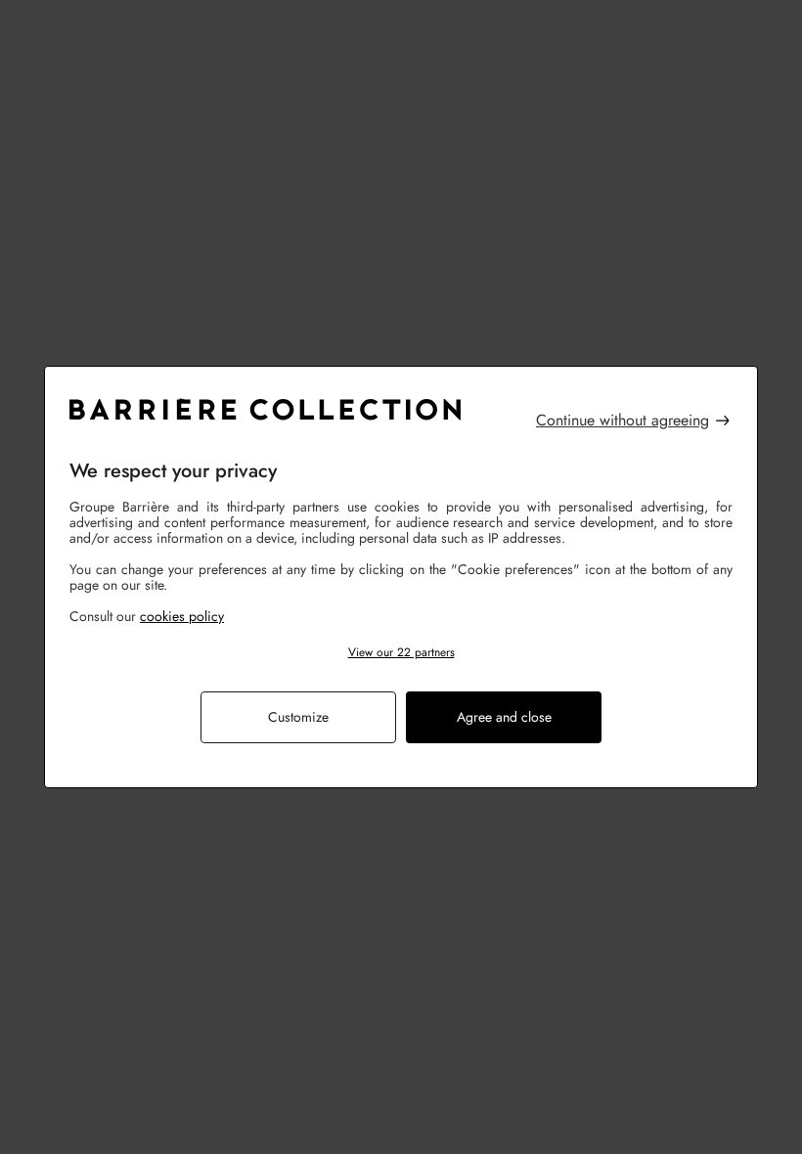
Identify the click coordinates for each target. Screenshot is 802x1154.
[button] (401, 653)
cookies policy (182, 616)
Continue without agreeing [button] (622, 420)
